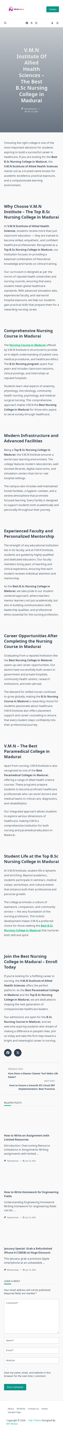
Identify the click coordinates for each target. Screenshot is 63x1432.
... (38, 1153)
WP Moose (12, 1423)
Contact (52, 9)
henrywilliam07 (30, 109)
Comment (12, 1302)
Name (10, 1340)
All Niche (21, 1408)
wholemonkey (13, 1270)
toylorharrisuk (12, 1161)
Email (9, 1350)
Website (10, 1360)
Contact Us (33, 1408)
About (11, 1408)
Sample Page (14, 1412)
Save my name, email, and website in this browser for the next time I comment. (27, 1374)
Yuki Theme (34, 1420)
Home (44, 1408)
